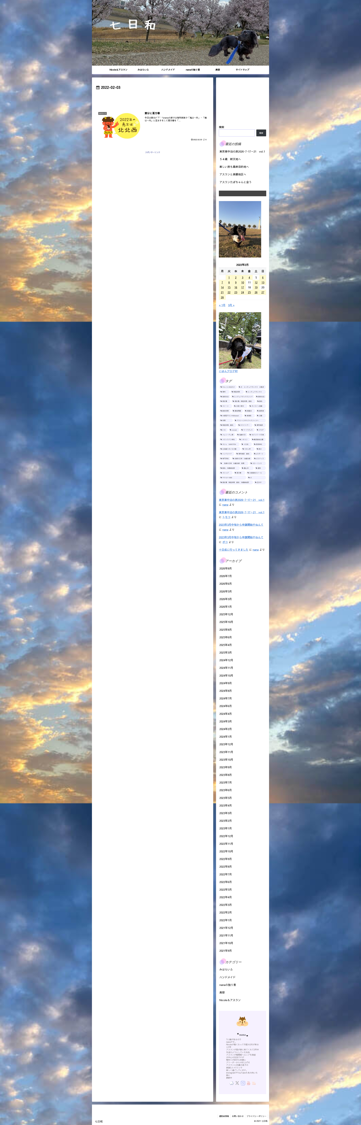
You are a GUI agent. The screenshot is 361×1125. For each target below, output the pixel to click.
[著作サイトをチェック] (231, 1083)
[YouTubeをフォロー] (248, 1083)
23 (235, 292)
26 (256, 292)
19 (256, 287)
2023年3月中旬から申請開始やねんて (241, 524)
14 (222, 287)
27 (262, 292)
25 (249, 292)
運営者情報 (224, 1116)
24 (242, 292)
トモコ (226, 517)
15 (229, 287)
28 (222, 297)
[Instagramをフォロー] (242, 1083)
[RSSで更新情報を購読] (253, 1083)
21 (222, 292)
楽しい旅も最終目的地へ (234, 166)
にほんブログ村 (228, 371)
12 (256, 282)
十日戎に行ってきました (233, 549)
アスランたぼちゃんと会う (235, 182)
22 (229, 292)
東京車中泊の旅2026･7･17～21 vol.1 (242, 151)
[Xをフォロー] (237, 1083)
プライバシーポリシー (256, 1116)
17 (242, 287)
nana (225, 504)
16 (235, 287)
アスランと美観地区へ (232, 174)
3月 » (231, 305)
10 (242, 282)
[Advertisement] (152, 98)
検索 (221, 127)
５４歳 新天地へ (230, 159)
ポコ (225, 542)
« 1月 (222, 305)
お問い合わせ (238, 1116)
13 (262, 282)
